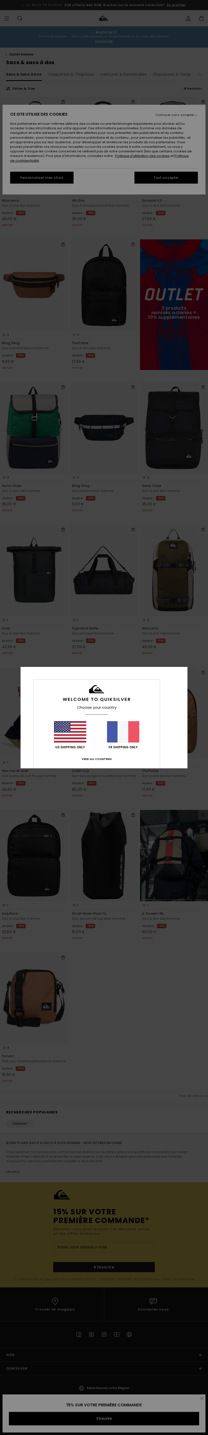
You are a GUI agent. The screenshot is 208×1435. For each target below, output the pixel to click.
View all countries (97, 759)
